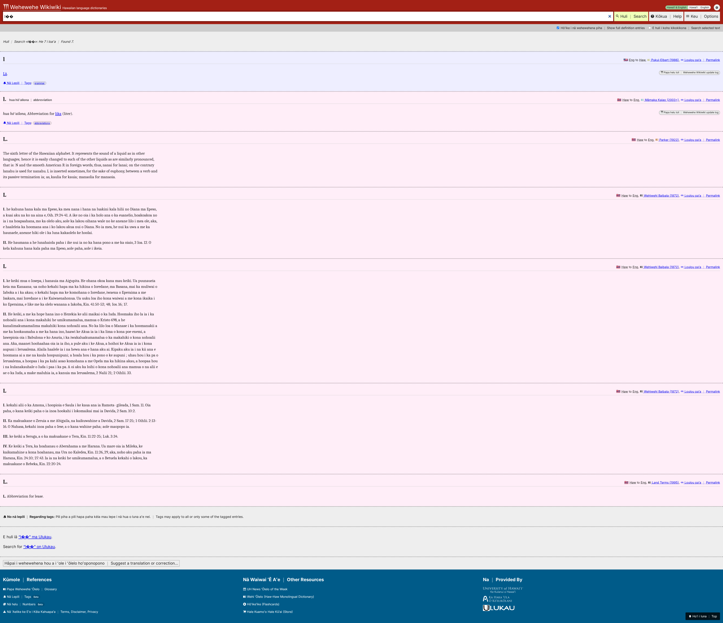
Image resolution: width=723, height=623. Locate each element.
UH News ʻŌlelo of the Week (267, 589)
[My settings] (717, 7)
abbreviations (42, 123)
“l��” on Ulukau (39, 546)
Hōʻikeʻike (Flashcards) (262, 604)
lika (58, 113)
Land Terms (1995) (665, 482)
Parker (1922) (668, 140)
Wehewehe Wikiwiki (34, 7)
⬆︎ (703, 616)
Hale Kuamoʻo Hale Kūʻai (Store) (269, 612)
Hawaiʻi (693, 7)
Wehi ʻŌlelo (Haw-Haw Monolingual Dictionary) (280, 597)
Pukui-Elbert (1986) (664, 60)
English (705, 7)
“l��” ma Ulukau (34, 536)
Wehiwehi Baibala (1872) (661, 195)
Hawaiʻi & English (676, 7)
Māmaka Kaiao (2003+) (661, 100)
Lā (5, 73)
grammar (39, 83)
